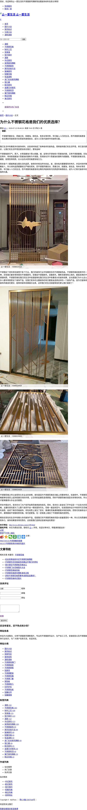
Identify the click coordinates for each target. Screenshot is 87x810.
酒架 (6, 58)
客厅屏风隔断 (10, 93)
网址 (23, 598)
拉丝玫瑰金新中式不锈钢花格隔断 (18, 559)
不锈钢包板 (9, 690)
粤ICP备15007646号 (27, 800)
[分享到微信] (10, 537)
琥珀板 (7, 681)
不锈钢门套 (9, 679)
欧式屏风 (8, 85)
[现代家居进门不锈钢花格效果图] (34, 268)
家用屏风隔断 (10, 63)
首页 (6, 24)
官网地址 (8, 795)
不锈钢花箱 (9, 676)
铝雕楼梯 (8, 695)
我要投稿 (3, 809)
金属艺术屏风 (10, 88)
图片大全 (8, 27)
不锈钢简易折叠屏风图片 (12, 544)
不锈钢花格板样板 (12, 570)
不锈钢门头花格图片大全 (15, 567)
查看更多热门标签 (12, 107)
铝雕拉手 (8, 692)
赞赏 (2, 533)
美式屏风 (8, 99)
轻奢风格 (8, 74)
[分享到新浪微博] (2, 537)
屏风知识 (8, 29)
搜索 (23, 39)
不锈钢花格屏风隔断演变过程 (17, 573)
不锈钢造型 (9, 665)
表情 (2, 616)
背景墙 (7, 52)
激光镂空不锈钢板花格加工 (16, 565)
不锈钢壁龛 (9, 673)
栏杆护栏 (8, 687)
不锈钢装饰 (9, 66)
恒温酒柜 (8, 77)
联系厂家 (8, 9)
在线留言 (8, 6)
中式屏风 (8, 60)
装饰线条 (8, 657)
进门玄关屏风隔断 (12, 79)
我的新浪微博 (12, 809)
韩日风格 (8, 96)
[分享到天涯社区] (19, 537)
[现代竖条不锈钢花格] (34, 437)
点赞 (2, 530)
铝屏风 (7, 670)
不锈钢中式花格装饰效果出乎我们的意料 (21, 562)
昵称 (23, 589)
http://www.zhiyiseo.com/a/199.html (22, 525)
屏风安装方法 (10, 69)
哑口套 (7, 82)
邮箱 (23, 593)
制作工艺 (8, 49)
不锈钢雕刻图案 (11, 541)
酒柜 (6, 44)
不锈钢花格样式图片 (13, 578)
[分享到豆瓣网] (15, 537)
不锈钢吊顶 (9, 90)
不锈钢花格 (9, 47)
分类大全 (8, 32)
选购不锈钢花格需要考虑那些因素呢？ (20, 576)
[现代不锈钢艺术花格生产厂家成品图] (34, 490)
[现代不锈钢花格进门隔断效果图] (34, 387)
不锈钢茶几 (9, 684)
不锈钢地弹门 (10, 662)
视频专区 (8, 654)
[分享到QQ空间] (6, 537)
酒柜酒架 (8, 35)
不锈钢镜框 (9, 668)
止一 (6, 128)
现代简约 (8, 55)
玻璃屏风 (8, 71)
